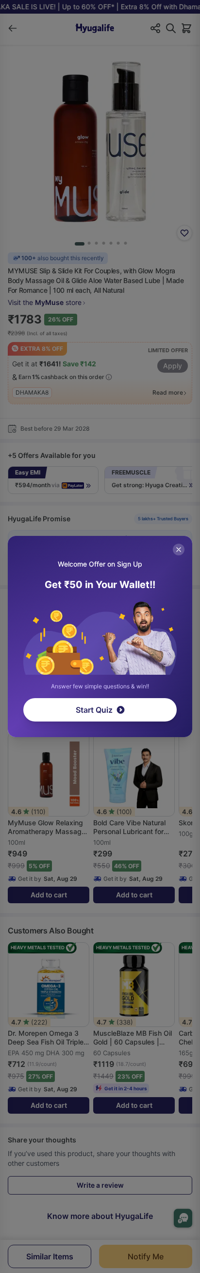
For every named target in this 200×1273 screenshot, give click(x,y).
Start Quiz (94, 710)
